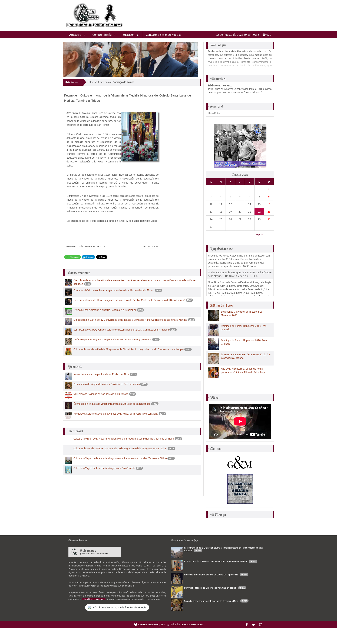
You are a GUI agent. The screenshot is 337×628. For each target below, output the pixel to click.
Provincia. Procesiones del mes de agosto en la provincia (215, 574)
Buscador (129, 34)
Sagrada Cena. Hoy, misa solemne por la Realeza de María (215, 601)
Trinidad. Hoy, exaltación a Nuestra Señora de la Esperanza (105, 310)
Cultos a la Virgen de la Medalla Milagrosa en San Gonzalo (104, 468)
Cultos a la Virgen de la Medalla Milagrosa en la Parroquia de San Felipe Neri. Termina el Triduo (124, 438)
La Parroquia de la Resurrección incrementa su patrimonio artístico (220, 561)
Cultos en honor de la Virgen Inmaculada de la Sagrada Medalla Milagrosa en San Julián (120, 448)
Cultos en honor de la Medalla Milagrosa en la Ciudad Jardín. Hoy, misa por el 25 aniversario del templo (129, 349)
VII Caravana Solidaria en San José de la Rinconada (101, 394)
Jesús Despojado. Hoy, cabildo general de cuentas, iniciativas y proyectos (112, 339)
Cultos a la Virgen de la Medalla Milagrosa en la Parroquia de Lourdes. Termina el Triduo (120, 458)
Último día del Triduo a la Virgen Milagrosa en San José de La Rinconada (112, 403)
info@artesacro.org (93, 599)
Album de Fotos (221, 305)
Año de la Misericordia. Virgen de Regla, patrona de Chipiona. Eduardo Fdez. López (244, 370)
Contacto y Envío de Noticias (163, 34)
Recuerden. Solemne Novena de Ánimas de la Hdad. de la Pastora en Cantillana (116, 413)
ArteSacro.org (152, 624)
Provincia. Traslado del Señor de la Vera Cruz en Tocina (214, 587)
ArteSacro (75, 34)
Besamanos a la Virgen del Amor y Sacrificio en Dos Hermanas (107, 384)
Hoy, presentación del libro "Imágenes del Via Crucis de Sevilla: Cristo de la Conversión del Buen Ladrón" (129, 300)
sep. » (259, 234)
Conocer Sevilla (102, 34)
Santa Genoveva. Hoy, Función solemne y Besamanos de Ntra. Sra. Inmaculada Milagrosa (121, 329)
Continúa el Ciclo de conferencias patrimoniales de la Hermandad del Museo (114, 290)
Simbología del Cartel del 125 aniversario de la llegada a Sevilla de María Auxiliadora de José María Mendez (130, 319)
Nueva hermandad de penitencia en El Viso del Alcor (101, 374)
